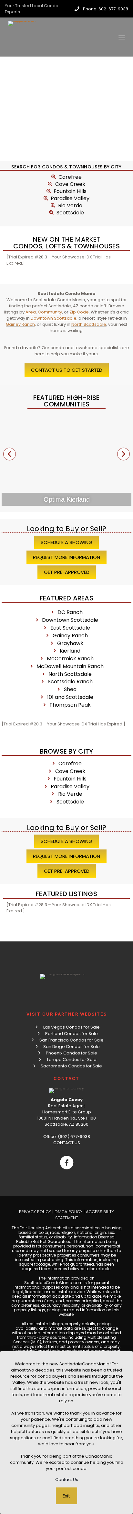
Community (50, 312)
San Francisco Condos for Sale (71, 1040)
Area (31, 312)
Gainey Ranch (20, 324)
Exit (66, 1495)
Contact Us (66, 1479)
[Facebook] (66, 1162)
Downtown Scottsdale (54, 318)
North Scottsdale (88, 324)
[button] (9, 454)
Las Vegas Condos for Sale (71, 1027)
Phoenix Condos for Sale (71, 1053)
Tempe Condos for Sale (71, 1059)
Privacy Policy (35, 1212)
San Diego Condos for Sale (71, 1046)
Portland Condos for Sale (71, 1033)
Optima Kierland (67, 499)
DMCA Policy (68, 1212)
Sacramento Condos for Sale (71, 1066)
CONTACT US (66, 1143)
